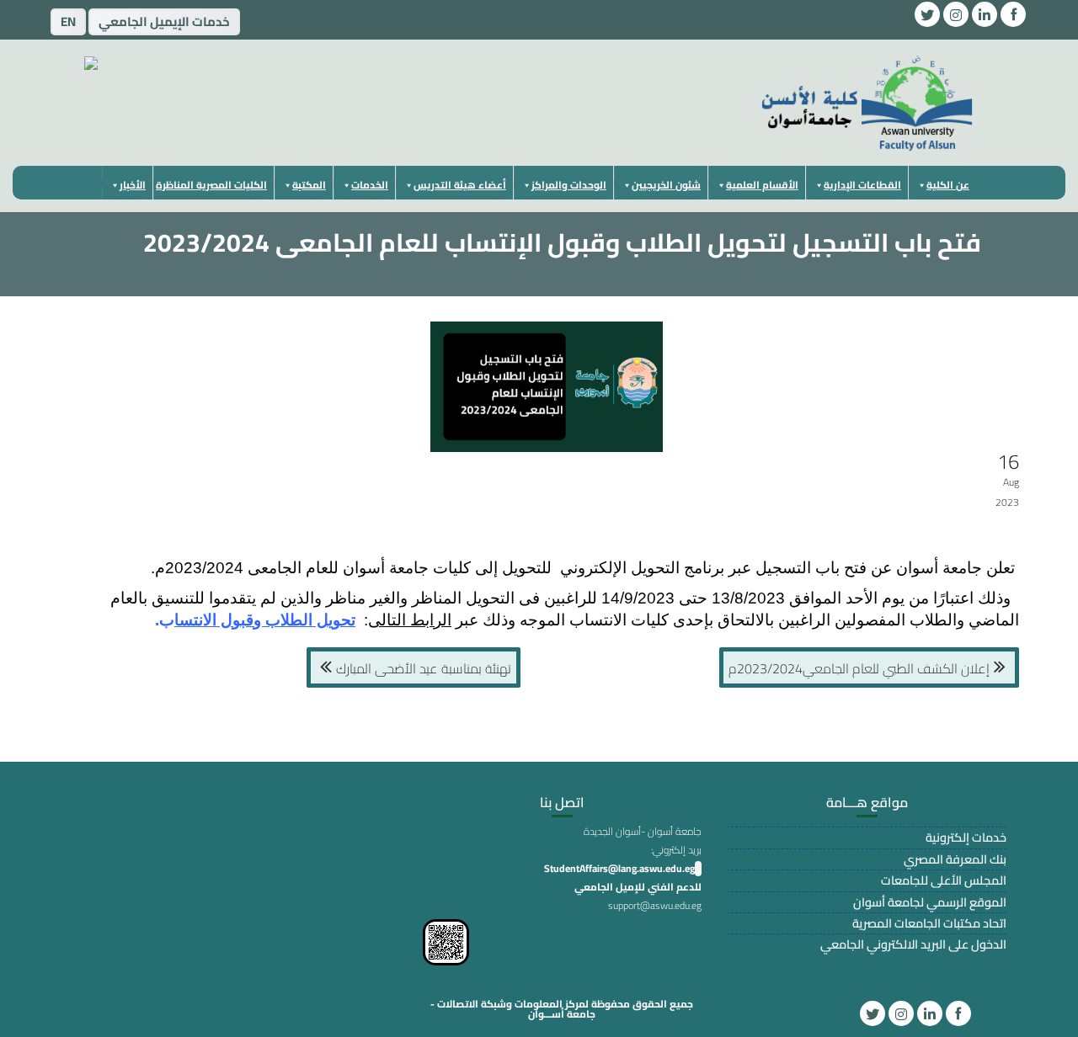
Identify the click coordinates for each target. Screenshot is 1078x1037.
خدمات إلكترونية (966, 837)
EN (68, 21)
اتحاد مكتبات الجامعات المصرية (929, 923)
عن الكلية (947, 184)
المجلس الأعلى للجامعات (943, 880)
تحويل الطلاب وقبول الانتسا (264, 620)
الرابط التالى (409, 620)
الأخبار (133, 184)
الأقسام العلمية (762, 184)
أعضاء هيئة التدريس (460, 184)
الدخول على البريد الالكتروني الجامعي (913, 944)
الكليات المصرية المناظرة (211, 184)
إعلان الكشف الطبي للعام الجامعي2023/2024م (859, 668)
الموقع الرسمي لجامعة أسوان (929, 902)
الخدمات (369, 184)
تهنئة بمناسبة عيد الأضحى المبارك (423, 668)
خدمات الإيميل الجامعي (164, 21)
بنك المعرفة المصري (955, 859)
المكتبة (309, 184)
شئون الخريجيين (666, 184)
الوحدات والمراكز (568, 184)
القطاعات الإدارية (862, 184)
